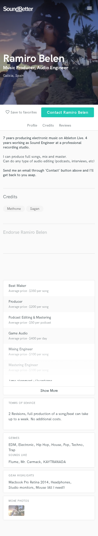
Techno (77, 445)
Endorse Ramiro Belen (25, 232)
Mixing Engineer (21, 349)
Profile (32, 125)
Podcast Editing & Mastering (30, 317)
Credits (48, 125)
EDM (12, 445)
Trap (12, 450)
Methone (14, 209)
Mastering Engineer (23, 365)
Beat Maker (17, 286)
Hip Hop (42, 445)
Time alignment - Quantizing (30, 381)
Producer (15, 301)
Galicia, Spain (13, 75)
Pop (66, 445)
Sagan (34, 209)
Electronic (26, 445)
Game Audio (18, 333)
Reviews (65, 125)
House (56, 445)
